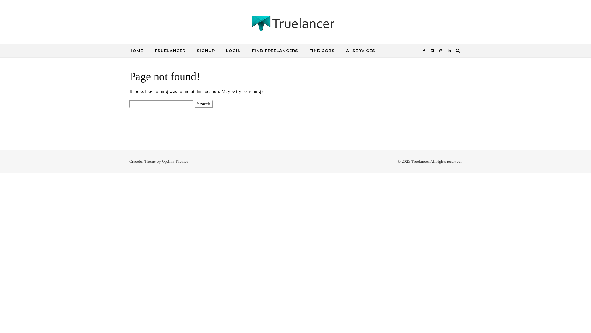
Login (233, 50)
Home (136, 50)
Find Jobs (322, 50)
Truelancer (170, 50)
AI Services (360, 50)
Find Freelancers (275, 50)
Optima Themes (175, 161)
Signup (206, 50)
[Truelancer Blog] (295, 25)
